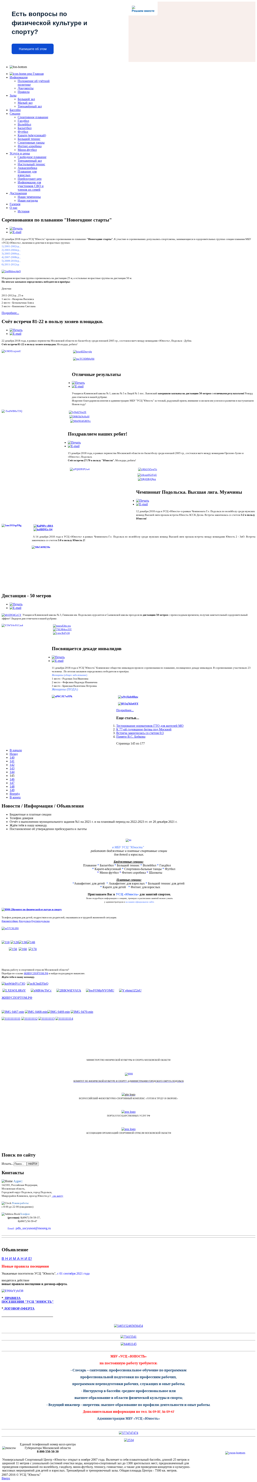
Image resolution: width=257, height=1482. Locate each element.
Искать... (8, 1163)
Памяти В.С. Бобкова (130, 736)
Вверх (6, 1478)
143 (12, 768)
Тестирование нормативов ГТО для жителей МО (150, 725)
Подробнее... (10, 313)
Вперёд (15, 793)
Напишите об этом (33, 49)
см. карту (57, 1195)
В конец (15, 797)
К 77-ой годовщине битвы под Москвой (143, 729)
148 (12, 786)
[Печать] (16, 228)
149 (12, 790)
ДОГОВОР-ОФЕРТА (19, 1308)
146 (12, 779)
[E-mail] (15, 232)
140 (12, 757)
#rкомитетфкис (10, 921)
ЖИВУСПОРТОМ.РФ (36, 973)
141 (12, 761)
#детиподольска (40, 921)
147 (12, 783)
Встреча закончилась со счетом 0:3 (140, 733)
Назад (14, 754)
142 (12, 764)
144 (12, 772)
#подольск (25, 921)
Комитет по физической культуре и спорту (37, 909)
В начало (16, 750)
